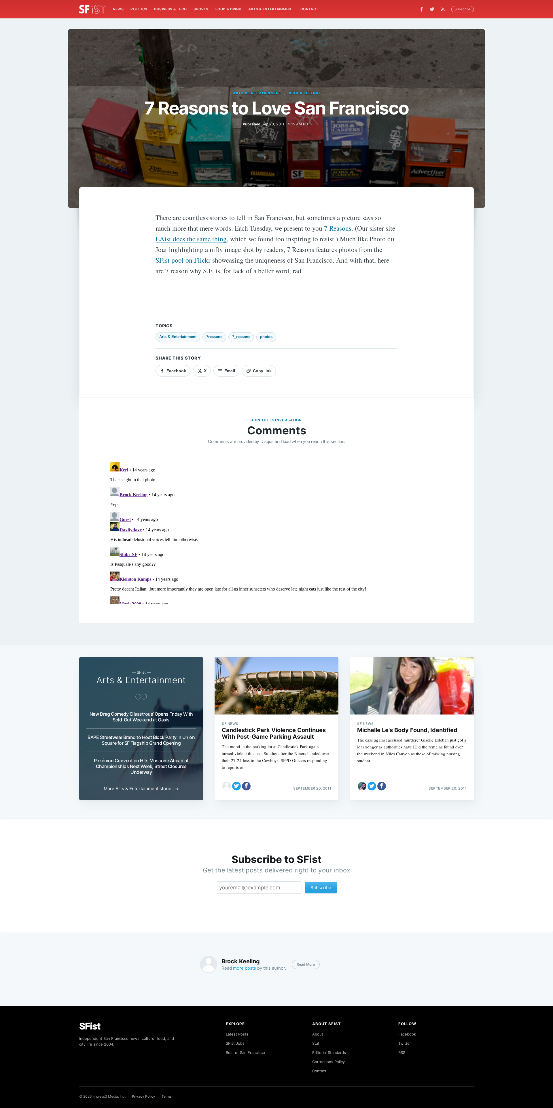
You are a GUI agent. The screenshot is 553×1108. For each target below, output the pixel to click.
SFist (90, 1026)
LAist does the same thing (191, 238)
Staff (316, 1043)
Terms (166, 1096)
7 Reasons (337, 228)
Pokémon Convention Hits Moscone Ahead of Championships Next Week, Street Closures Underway (141, 766)
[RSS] (444, 9)
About (317, 1034)
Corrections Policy (328, 1061)
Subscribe (462, 9)
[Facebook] (421, 9)
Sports (201, 9)
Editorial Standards (329, 1052)
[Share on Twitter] (236, 786)
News (118, 9)
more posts (244, 968)
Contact (309, 9)
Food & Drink (228, 9)
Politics (138, 9)
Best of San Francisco (245, 1052)
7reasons (214, 337)
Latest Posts (237, 1034)
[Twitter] (432, 9)
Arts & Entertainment (270, 9)
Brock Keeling (304, 93)
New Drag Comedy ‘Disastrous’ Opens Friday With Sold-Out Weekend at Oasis (141, 717)
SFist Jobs (235, 1043)
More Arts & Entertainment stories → (141, 788)
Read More (306, 964)
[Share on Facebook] (246, 786)
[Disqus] (276, 532)
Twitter (404, 1043)
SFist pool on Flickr (183, 260)
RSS (401, 1052)
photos (266, 337)
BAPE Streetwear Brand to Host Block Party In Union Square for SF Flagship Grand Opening (141, 740)
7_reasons (241, 337)
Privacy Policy (143, 1096)
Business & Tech (170, 9)
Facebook (407, 1034)
